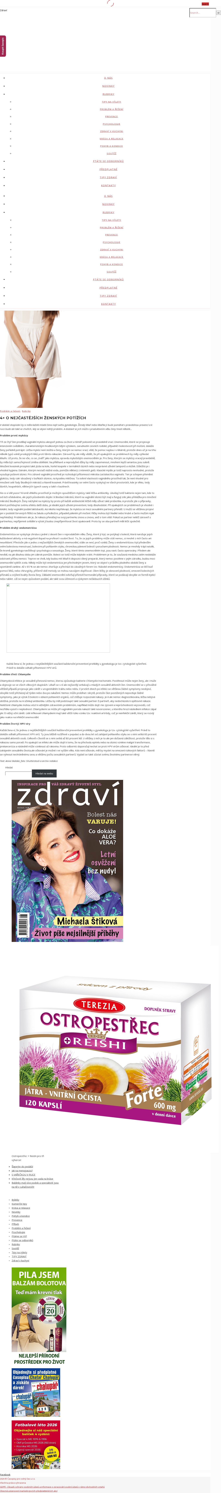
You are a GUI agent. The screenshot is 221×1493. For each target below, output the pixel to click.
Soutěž (111, 153)
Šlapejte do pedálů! (22, 1166)
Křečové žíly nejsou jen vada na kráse (32, 1178)
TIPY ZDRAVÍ (108, 177)
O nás (108, 77)
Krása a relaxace (111, 138)
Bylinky (15, 1199)
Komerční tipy (19, 1203)
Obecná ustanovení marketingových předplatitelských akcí (28, 1490)
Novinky (108, 85)
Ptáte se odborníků (108, 161)
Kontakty (108, 185)
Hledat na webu (44, 773)
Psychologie (111, 123)
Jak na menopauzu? (22, 1170)
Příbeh (15, 1224)
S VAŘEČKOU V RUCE (23, 1174)
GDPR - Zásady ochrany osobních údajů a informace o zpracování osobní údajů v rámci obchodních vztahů (52, 1486)
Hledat (9, 767)
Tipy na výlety (111, 101)
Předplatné (108, 169)
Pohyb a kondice (111, 146)
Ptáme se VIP (19, 1236)
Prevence (111, 116)
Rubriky (108, 94)
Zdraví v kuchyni (111, 131)
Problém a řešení (111, 109)
